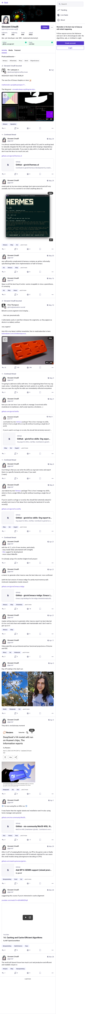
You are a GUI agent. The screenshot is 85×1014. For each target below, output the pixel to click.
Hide (50, 94)
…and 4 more (23, 267)
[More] (52, 128)
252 (13, 34)
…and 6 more (22, 290)
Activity (4, 50)
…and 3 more (24, 789)
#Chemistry (13, 60)
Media (10, 50)
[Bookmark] (40, 128)
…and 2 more (23, 245)
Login (70, 48)
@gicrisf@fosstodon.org (9, 29)
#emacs (5, 60)
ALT (47, 119)
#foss (20, 60)
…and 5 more (24, 448)
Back (6, 3)
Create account (70, 43)
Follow (45, 27)
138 (3, 34)
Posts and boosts (8, 57)
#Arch (26, 60)
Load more (28, 979)
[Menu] (52, 27)
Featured (17, 50)
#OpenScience (34, 60)
